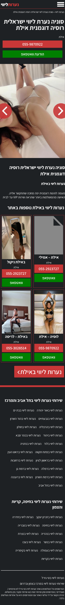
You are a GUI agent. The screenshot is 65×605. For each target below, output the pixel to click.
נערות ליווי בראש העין (20, 452)
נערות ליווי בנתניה (30, 444)
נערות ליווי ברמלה (51, 469)
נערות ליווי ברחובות (22, 460)
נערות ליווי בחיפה (52, 525)
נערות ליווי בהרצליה (50, 427)
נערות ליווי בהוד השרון (23, 419)
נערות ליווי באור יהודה (49, 410)
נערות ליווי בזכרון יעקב (49, 517)
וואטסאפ (48, 277)
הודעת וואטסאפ (32, 54)
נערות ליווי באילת (41, 372)
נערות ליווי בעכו (32, 542)
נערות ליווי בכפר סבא (28, 435)
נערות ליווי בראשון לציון (49, 460)
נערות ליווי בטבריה (29, 525)
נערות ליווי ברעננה (22, 477)
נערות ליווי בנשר (52, 542)
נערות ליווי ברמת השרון (48, 477)
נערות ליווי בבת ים (23, 410)
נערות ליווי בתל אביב (50, 485)
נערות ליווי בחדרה (22, 517)
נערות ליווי (59, 12)
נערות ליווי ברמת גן (27, 469)
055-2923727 (49, 268)
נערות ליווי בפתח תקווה (48, 452)
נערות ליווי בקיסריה (26, 550)
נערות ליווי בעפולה (51, 550)
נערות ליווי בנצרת (28, 534)
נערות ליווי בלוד (53, 444)
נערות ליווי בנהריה (51, 534)
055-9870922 (32, 44)
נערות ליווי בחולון (27, 427)
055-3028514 (16, 348)
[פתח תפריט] (60, 4)
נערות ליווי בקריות (51, 559)
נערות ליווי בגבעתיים (50, 419)
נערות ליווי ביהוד (52, 435)
